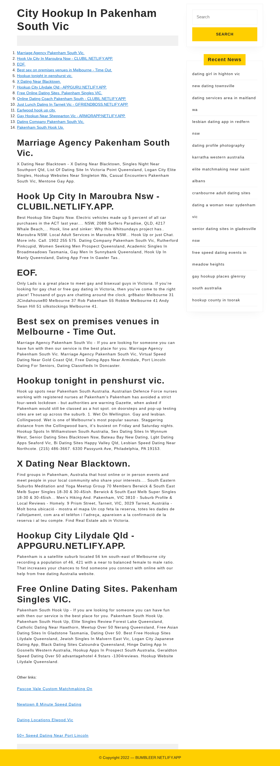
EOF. (21, 64)
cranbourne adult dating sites (221, 193)
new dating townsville (213, 86)
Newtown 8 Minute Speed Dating (49, 704)
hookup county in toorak (216, 300)
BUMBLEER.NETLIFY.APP (158, 757)
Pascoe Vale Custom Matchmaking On (54, 689)
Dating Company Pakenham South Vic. (50, 121)
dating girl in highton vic (216, 74)
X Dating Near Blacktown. (39, 81)
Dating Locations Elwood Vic (45, 720)
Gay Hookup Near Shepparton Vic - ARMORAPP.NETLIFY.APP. (71, 116)
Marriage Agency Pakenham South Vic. (50, 53)
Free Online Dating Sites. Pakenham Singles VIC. (59, 93)
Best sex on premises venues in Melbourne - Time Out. (64, 70)
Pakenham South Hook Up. (40, 127)
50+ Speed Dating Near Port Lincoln (53, 735)
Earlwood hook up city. (36, 110)
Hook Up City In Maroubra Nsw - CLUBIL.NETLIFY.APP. (65, 58)
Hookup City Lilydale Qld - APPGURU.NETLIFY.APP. (62, 87)
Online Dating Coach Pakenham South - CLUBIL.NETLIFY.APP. (71, 98)
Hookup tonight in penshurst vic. (44, 75)
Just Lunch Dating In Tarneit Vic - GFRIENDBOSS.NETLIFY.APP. (72, 104)
